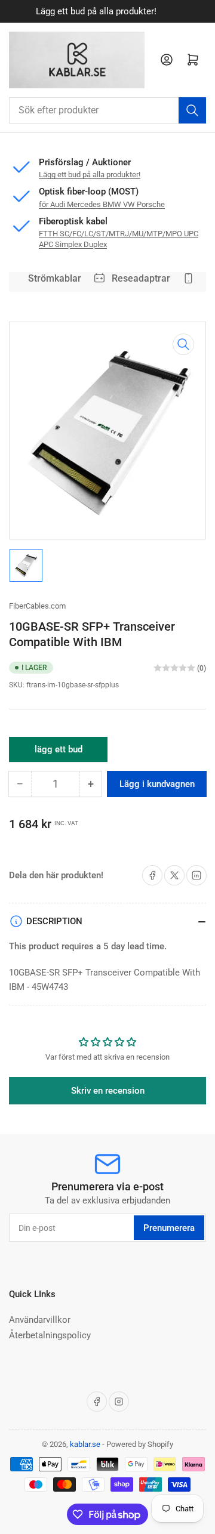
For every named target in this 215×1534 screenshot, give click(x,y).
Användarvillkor (39, 1319)
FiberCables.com (37, 605)
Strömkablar (51, 278)
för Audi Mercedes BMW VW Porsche (102, 204)
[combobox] (107, 110)
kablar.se (85, 1444)
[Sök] (192, 110)
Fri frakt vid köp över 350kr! (137, 11)
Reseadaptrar (138, 278)
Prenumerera (169, 1228)
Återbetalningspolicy (50, 1335)
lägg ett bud (59, 753)
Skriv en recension (108, 1090)
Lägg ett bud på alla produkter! (89, 174)
